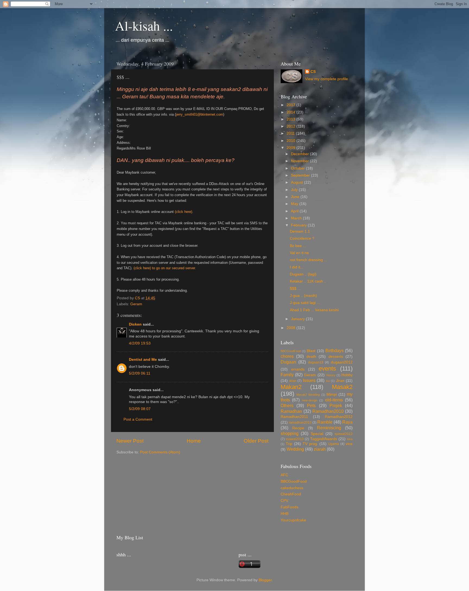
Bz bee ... (298, 246)
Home (194, 441)
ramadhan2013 (300, 422)
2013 (291, 119)
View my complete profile (326, 79)
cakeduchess (292, 488)
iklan (292, 381)
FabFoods (289, 507)
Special (317, 434)
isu (328, 380)
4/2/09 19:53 (140, 343)
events (327, 368)
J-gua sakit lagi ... (305, 303)
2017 (291, 105)
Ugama (333, 444)
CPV (284, 501)
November (300, 161)
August (297, 182)
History (330, 375)
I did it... (296, 267)
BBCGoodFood (291, 351)
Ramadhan (291, 411)
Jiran (340, 381)
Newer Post (130, 441)
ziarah (320, 449)
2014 (291, 112)
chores (287, 356)
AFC (284, 475)
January (298, 319)
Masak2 (342, 387)
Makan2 (291, 387)
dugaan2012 (342, 362)
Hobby (347, 375)
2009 (291, 148)
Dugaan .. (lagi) (303, 274)
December (300, 154)
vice (349, 444)
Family (287, 374)
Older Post (256, 441)
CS (313, 72)
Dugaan (288, 361)
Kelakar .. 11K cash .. (308, 281)
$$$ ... (295, 289)
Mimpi (332, 394)
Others (287, 405)
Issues (309, 380)
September (301, 175)
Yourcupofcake (293, 520)
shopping (290, 433)
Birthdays (334, 350)
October (298, 168)
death (311, 357)
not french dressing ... (308, 260)
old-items (334, 399)
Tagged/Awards (323, 439)
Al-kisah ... (144, 25)
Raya (347, 422)
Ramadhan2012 (339, 417)
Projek (335, 405)
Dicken (135, 324)
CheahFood (291, 494)
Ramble (324, 422)
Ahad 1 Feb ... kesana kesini (314, 310)
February (299, 225)
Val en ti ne (299, 253)
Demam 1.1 (300, 231)
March (297, 218)
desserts (335, 357)
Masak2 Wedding (308, 394)
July (295, 190)
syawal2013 (295, 439)
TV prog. (310, 444)
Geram (136, 304)
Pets (311, 405)
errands (298, 369)
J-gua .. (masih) (303, 296)
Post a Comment (137, 419)
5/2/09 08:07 (140, 409)
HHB (285, 514)
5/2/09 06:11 (139, 373)
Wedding (295, 449)
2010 (291, 141)
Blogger (265, 580)
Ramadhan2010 (328, 411)
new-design (309, 400)
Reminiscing (329, 427)
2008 (291, 328)
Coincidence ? (302, 238)
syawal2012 (344, 434)
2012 (291, 126)
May (295, 204)
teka (350, 439)
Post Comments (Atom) (160, 452)
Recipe (298, 428)
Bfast (311, 351)
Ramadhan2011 (294, 417)
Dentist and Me (143, 360)
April (295, 211)
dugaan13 (315, 362)
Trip (289, 444)
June (295, 197)
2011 (291, 133)
